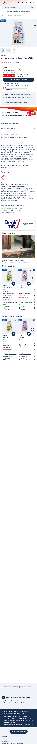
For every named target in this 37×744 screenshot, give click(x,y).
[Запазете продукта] (35, 21)
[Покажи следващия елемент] (32, 278)
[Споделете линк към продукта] (35, 25)
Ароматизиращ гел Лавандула (24, 294)
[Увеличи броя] (31, 69)
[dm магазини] (18, 2)
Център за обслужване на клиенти (12, 743)
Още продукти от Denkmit (28, 224)
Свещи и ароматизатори (8, 17)
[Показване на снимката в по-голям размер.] (18, 33)
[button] (34, 2)
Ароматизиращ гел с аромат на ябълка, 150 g (9, 295)
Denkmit (4, 55)
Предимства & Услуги (8, 741)
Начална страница (7, 15)
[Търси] (32, 7)
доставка (12, 72)
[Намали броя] (22, 69)
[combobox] (18, 7)
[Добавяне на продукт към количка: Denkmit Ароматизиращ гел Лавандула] (29, 284)
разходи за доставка (25, 686)
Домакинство (17, 15)
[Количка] (30, 2)
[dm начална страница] (5, 2)
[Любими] (22, 2)
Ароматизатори (21, 17)
